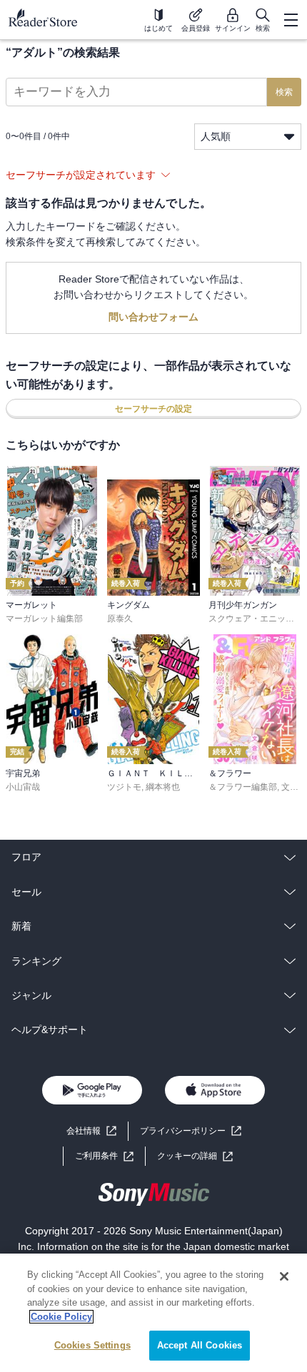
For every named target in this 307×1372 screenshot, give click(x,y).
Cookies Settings (92, 1345)
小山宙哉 (23, 787)
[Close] (284, 1276)
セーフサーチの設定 (153, 409)
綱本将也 (163, 787)
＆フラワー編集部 (242, 787)
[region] (153, 1313)
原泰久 (120, 619)
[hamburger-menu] (290, 20)
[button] (195, 1156)
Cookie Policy (61, 1316)
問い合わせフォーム (153, 316)
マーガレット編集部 (44, 619)
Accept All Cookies (199, 1345)
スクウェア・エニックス (255, 619)
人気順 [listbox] (216, 136)
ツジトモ (124, 787)
